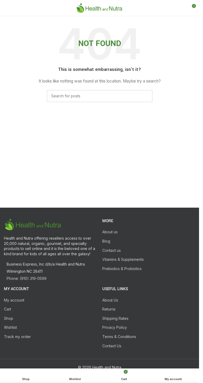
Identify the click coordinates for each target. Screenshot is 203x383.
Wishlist (10, 327)
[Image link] (33, 224)
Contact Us (111, 346)
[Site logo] (99, 7)
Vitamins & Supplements (123, 259)
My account (14, 300)
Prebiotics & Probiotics (122, 268)
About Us (110, 300)
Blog (106, 241)
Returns (109, 309)
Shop (8, 318)
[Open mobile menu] (6, 8)
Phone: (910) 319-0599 (27, 278)
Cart (7, 309)
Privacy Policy (114, 327)
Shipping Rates (115, 318)
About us (110, 232)
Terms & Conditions (119, 336)
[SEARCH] (146, 96)
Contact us (111, 250)
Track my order (17, 336)
